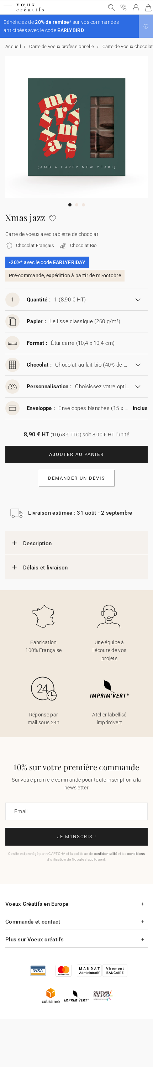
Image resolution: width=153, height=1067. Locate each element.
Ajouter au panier (76, 454)
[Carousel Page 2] (76, 204)
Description (37, 543)
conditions (136, 854)
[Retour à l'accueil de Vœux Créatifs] (30, 11)
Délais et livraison (45, 567)
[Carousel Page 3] (83, 204)
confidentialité (105, 854)
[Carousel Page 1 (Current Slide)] (70, 204)
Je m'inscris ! (76, 836)
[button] (146, 26)
